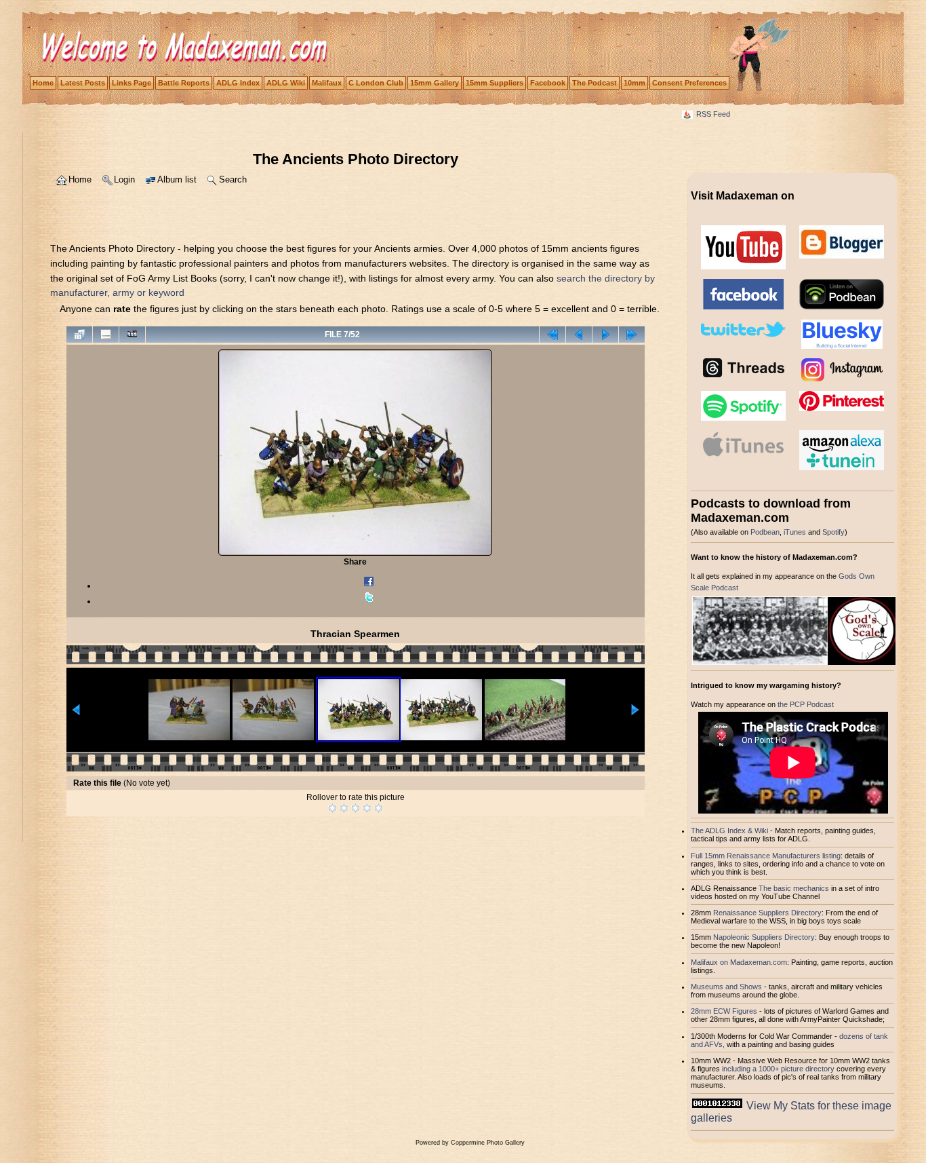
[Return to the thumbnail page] (79, 334)
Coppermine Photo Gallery (488, 1142)
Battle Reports (183, 83)
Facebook (547, 83)
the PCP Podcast (806, 704)
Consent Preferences (689, 83)
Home (43, 83)
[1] (332, 808)
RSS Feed (713, 114)
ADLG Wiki (285, 83)
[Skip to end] (632, 334)
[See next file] (605, 334)
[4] (367, 808)
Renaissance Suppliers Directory (767, 913)
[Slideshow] (132, 334)
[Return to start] (552, 334)
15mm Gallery (434, 83)
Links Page (131, 83)
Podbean (765, 532)
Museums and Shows (726, 987)
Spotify (833, 532)
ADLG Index (238, 83)
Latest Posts (82, 83)
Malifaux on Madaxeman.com (739, 962)
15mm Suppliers (494, 83)
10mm (634, 83)
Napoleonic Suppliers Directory (764, 937)
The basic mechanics (795, 888)
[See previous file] (579, 334)
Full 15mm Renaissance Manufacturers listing (766, 856)
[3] (355, 808)
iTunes (795, 532)
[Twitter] (369, 601)
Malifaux (327, 83)
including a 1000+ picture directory (778, 1069)
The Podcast (594, 83)
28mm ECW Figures (724, 1011)
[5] (379, 808)
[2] (344, 808)
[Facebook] (369, 585)
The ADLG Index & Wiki (729, 830)
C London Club (375, 83)
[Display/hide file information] (106, 334)
